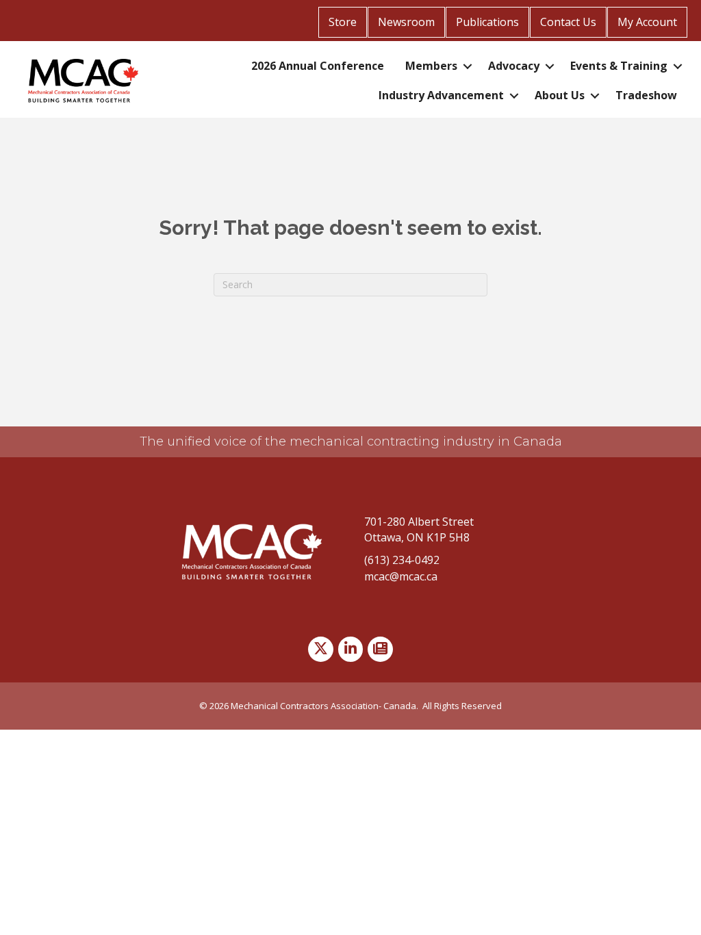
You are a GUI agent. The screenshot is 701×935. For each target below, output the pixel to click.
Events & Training (618, 65)
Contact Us (568, 21)
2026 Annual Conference (317, 65)
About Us (560, 95)
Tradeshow (646, 95)
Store (343, 21)
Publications (487, 21)
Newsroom (406, 21)
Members (431, 65)
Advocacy (513, 65)
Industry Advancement (441, 95)
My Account (647, 21)
